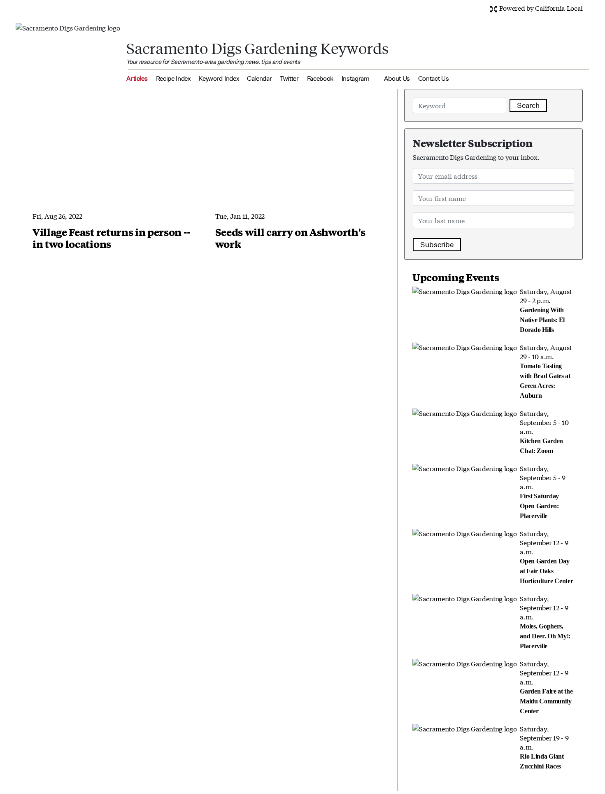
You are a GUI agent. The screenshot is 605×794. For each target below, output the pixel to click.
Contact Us (433, 78)
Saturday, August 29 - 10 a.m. (546, 370)
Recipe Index (173, 78)
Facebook (320, 78)
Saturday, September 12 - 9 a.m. (546, 556)
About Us (397, 78)
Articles (136, 78)
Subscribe (437, 245)
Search (528, 105)
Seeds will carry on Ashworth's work (290, 237)
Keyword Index (218, 78)
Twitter (289, 78)
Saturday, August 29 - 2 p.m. (546, 309)
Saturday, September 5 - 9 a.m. (542, 491)
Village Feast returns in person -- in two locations (112, 237)
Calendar (259, 78)
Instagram (356, 78)
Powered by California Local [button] (540, 7)
